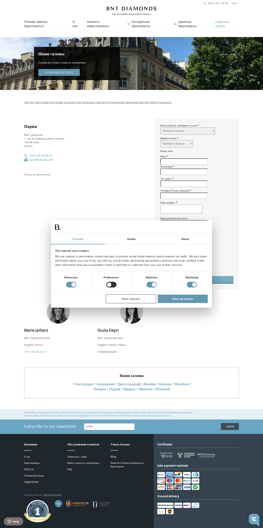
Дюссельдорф (128, 384)
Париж (115, 389)
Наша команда (32, 463)
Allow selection (130, 298)
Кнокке (165, 384)
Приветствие (169, 138)
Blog (113, 456)
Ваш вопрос (168, 203)
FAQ (69, 469)
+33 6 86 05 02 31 (35, 352)
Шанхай (162, 389)
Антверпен (105, 384)
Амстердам (84, 384)
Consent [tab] (77, 238)
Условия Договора (34, 475)
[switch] (111, 284)
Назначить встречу (59, 72)
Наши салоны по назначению (83, 463)
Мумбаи (181, 384)
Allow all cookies (182, 298)
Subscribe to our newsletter (50, 426)
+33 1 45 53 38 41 (41, 155)
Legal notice (31, 482)
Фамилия (167, 167)
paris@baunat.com (41, 159)
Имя (164, 156)
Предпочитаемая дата (173, 218)
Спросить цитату (222, 24)
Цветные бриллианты (187, 24)
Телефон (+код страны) (175, 191)
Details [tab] (131, 238)
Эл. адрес (167, 179)
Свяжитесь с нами (77, 456)
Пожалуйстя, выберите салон (179, 125)
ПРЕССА (29, 469)
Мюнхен (145, 389)
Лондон (99, 389)
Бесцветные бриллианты (141, 24)
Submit (230, 426)
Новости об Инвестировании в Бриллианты (127, 464)
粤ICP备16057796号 (53, 494)
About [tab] (185, 238)
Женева (149, 384)
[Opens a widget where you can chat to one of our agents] (13, 521)
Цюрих (130, 389)
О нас (27, 456)
